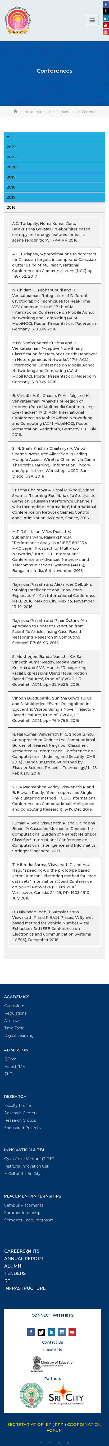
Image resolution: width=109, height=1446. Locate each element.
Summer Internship (22, 1212)
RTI (8, 1281)
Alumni (13, 1266)
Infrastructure (25, 1288)
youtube (72, 1332)
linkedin (51, 1332)
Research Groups (20, 1120)
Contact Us (52, 1342)
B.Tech (10, 1059)
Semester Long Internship (28, 1220)
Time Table (14, 1028)
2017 (11, 197)
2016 (11, 207)
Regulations (15, 1013)
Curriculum (14, 1005)
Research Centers (20, 1113)
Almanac (12, 1020)
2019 (11, 177)
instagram (62, 1332)
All (9, 136)
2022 (11, 157)
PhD (8, 1074)
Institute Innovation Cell (26, 1166)
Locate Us (52, 1349)
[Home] (16, 112)
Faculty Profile (17, 1105)
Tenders (15, 1273)
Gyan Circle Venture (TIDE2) (30, 1158)
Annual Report (24, 1259)
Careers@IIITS (21, 1251)
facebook (31, 1332)
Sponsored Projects (22, 1127)
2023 (11, 147)
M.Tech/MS (14, 1066)
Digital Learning (19, 1035)
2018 (11, 187)
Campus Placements (23, 1205)
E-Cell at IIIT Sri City (22, 1173)
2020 (12, 167)
